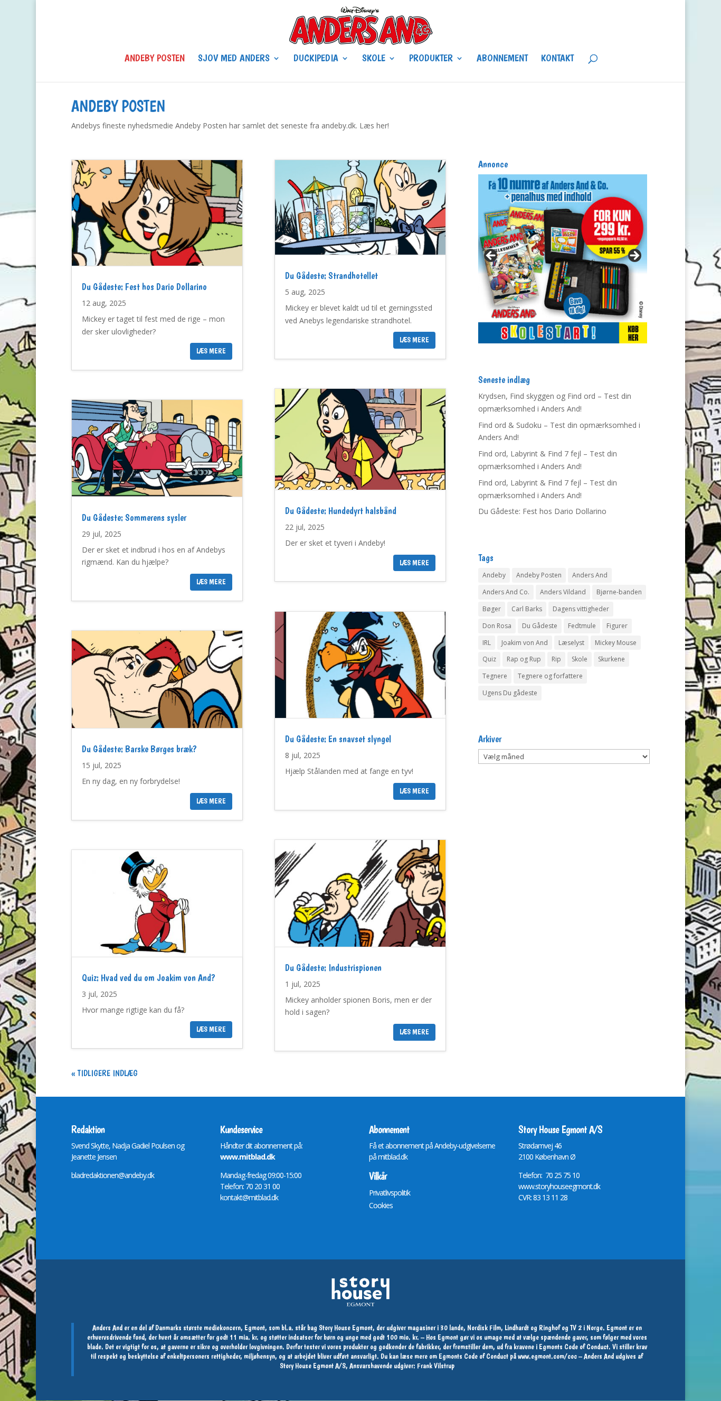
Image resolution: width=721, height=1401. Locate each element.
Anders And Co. (505, 591)
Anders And (590, 575)
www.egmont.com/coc (547, 1356)
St (521, 1146)
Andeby (494, 575)
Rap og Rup (524, 659)
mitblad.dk (392, 1157)
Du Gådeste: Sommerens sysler (134, 517)
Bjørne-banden (619, 591)
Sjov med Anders (234, 59)
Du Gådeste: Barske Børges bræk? (139, 748)
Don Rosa (496, 625)
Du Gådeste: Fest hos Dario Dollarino (144, 286)
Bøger (491, 608)
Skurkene (611, 659)
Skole (373, 59)
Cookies (381, 1205)
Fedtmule (582, 625)
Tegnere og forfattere (550, 675)
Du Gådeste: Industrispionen (333, 967)
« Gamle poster (98, 1073)
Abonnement (502, 59)
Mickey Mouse (616, 642)
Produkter (431, 59)
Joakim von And (524, 642)
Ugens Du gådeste (509, 692)
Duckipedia (315, 59)
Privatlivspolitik (389, 1193)
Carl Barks (526, 608)
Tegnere (494, 675)
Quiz (489, 659)
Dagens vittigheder (581, 608)
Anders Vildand (563, 591)
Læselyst (571, 642)
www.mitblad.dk (247, 1157)
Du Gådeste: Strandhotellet (331, 275)
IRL (486, 642)
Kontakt (557, 59)
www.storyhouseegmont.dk (559, 1186)
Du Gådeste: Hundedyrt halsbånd (340, 510)
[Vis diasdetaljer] (562, 258)
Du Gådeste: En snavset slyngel (338, 738)
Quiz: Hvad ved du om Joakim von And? (148, 977)
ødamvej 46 (544, 1146)
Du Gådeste (539, 625)
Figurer (617, 625)
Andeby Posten (155, 59)
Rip (556, 659)
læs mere (211, 351)
